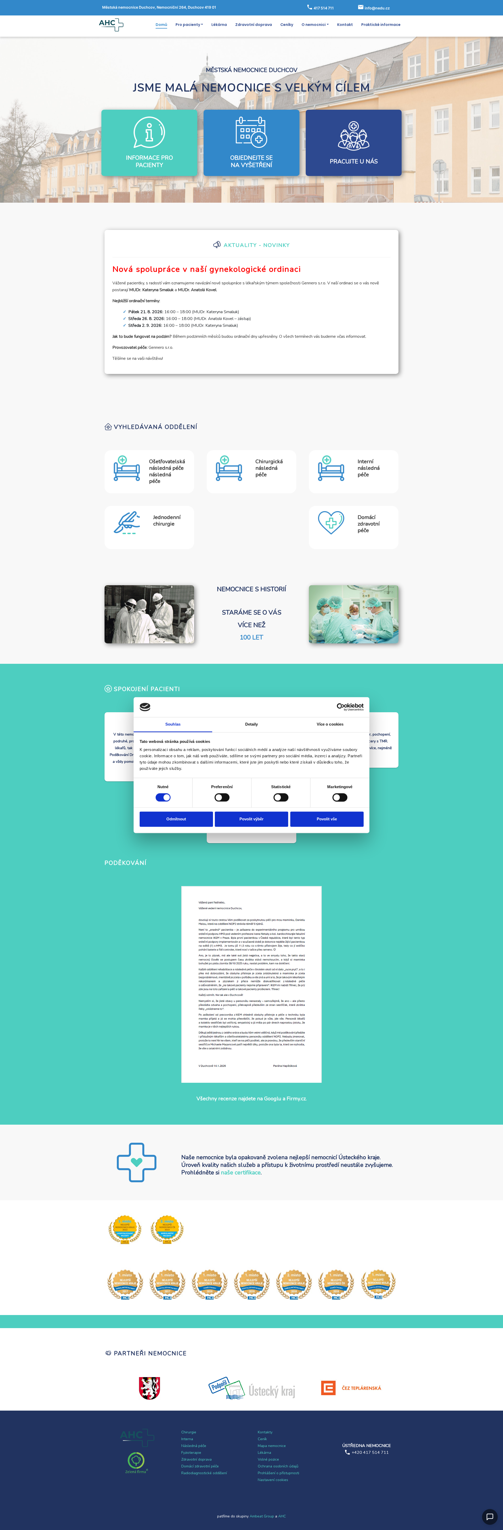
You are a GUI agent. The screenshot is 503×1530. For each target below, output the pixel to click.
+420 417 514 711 (370, 1452)
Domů (161, 24)
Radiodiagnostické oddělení (204, 1473)
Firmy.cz (296, 1098)
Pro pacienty (188, 24)
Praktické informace (381, 24)
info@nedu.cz (377, 8)
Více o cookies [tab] (330, 724)
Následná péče (193, 1445)
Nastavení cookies (273, 1479)
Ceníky (286, 24)
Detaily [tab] (251, 724)
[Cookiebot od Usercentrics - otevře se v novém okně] (341, 707)
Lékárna (219, 24)
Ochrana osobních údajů (278, 1466)
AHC (282, 1516)
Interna (187, 1439)
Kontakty (265, 1432)
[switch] (222, 797)
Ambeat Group (262, 1516)
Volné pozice (268, 1459)
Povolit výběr (251, 819)
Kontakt (345, 24)
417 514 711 (324, 8)
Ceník (262, 1439)
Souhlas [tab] (173, 724)
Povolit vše (327, 819)
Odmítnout (176, 819)
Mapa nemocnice (272, 1445)
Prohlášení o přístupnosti (278, 1473)
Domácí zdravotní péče (200, 1466)
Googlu (272, 1098)
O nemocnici (314, 24)
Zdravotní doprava (253, 24)
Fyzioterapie (191, 1452)
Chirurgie (188, 1432)
